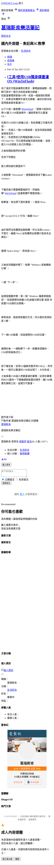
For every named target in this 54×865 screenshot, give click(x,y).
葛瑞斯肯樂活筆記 (20, 27)
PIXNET (13, 816)
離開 (17, 859)
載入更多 (6, 465)
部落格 (10, 60)
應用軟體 (24, 453)
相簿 (9, 57)
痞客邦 (22, 441)
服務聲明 (32, 819)
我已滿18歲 (7, 859)
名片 (9, 64)
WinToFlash (27, 109)
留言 (29, 441)
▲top (4, 459)
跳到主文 (6, 36)
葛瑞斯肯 (6, 424)
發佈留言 (6, 483)
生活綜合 (26, 51)
